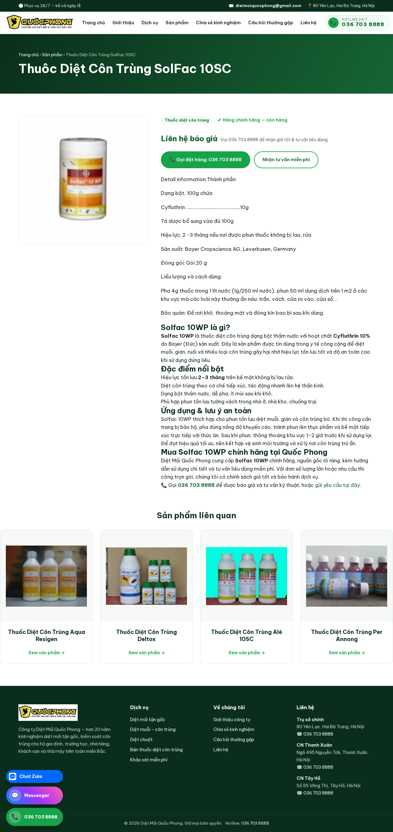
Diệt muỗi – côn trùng (153, 729)
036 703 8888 (363, 24)
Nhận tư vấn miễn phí (286, 159)
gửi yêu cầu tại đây (337, 485)
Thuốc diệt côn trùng (187, 120)
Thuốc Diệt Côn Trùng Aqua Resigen (46, 635)
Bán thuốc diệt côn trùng (156, 749)
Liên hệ (309, 22)
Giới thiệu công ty (231, 719)
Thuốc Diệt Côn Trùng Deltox (146, 635)
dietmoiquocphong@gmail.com (268, 5)
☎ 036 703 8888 (315, 734)
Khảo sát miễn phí (148, 760)
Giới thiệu (123, 22)
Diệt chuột (141, 739)
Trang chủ (93, 22)
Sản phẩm (177, 22)
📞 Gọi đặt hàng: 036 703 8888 (205, 159)
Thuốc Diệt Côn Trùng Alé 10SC (246, 635)
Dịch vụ (150, 22)
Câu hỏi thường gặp (270, 22)
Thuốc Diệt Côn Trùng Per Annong (347, 635)
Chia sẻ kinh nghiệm (218, 22)
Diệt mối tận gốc (147, 719)
